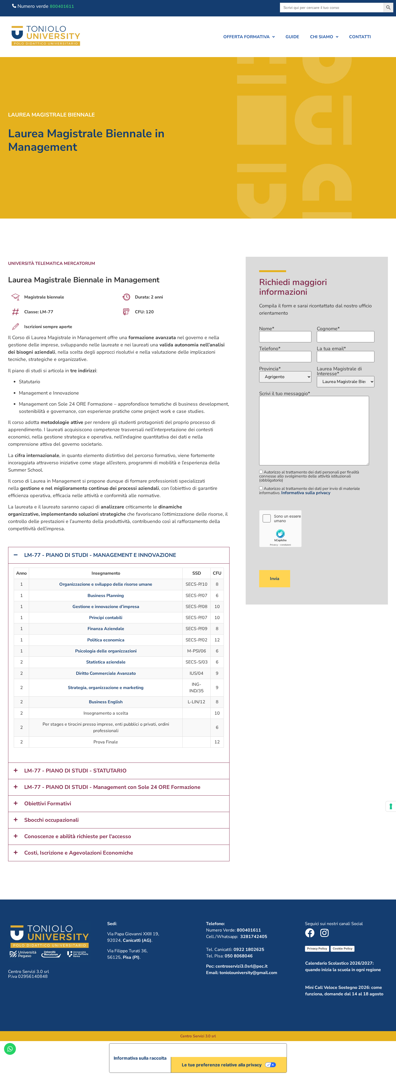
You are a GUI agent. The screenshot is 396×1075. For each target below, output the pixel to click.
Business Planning (106, 596)
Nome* (266, 329)
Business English (106, 702)
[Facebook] (309, 932)
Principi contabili (105, 618)
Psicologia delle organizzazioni (106, 651)
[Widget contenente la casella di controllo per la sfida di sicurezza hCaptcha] (280, 528)
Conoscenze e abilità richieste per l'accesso (77, 836)
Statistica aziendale (106, 662)
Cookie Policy (342, 948)
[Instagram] (324, 932)
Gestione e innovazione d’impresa (105, 607)
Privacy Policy (317, 948)
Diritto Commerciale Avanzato (106, 673)
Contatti (360, 37)
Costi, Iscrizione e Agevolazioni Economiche (78, 852)
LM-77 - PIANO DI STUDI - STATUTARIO (75, 770)
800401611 (62, 6)
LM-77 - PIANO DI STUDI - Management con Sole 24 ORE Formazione (112, 787)
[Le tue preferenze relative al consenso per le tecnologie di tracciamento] (391, 806)
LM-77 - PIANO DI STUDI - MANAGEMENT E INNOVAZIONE (100, 555)
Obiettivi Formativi (47, 803)
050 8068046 (239, 956)
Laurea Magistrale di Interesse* (339, 371)
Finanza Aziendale (106, 629)
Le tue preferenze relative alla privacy (222, 1064)
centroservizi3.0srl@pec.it (242, 966)
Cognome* (328, 329)
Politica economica (105, 640)
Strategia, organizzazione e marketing (106, 688)
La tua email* (331, 349)
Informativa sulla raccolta (140, 1058)
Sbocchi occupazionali (51, 820)
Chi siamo (321, 37)
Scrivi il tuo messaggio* (284, 394)
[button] (249, 37)
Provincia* (270, 369)
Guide (292, 37)
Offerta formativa (246, 37)
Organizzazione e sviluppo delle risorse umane (105, 584)
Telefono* (269, 349)
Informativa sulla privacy (305, 493)
